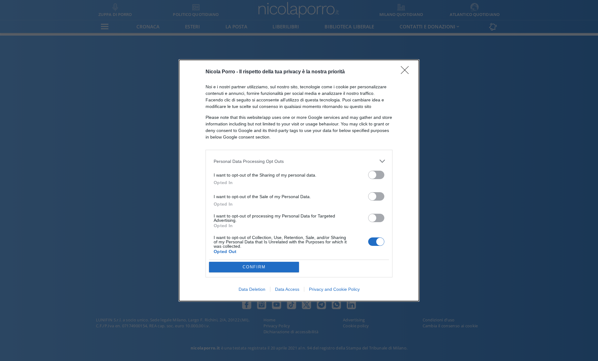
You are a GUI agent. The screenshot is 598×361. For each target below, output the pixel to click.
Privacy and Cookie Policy (334, 289)
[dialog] (299, 180)
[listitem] (299, 161)
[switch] (376, 175)
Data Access (287, 289)
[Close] (407, 72)
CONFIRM (254, 267)
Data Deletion (252, 289)
